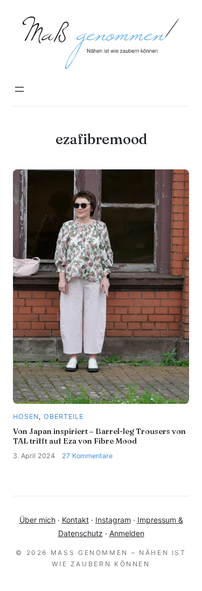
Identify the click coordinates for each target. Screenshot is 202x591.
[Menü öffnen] (19, 89)
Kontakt (75, 519)
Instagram (113, 519)
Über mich (37, 519)
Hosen (26, 416)
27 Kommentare (87, 456)
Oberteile (63, 416)
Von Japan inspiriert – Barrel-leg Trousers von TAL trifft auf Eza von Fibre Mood (99, 436)
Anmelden (126, 533)
